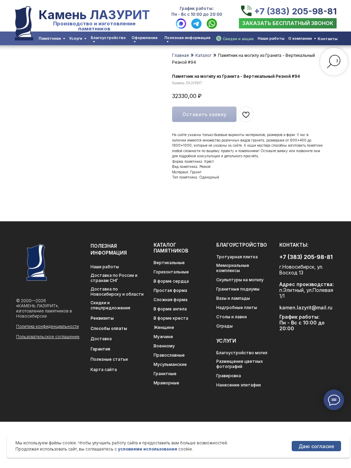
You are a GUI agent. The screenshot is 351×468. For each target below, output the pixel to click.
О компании (300, 38)
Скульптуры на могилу (240, 279)
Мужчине (163, 336)
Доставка (101, 338)
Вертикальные (169, 262)
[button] (288, 23)
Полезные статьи (109, 359)
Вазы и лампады (233, 298)
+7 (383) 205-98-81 (295, 11)
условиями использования (147, 449)
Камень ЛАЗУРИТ (94, 14)
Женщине (164, 327)
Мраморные (166, 382)
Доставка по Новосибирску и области (117, 291)
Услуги (75, 38)
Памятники (50, 38)
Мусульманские (170, 364)
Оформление (145, 37)
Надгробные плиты (236, 307)
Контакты (328, 38)
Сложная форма (170, 299)
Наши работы (271, 38)
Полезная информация (187, 37)
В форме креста (171, 318)
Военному (164, 345)
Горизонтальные (171, 271)
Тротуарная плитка (237, 256)
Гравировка (228, 375)
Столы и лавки (231, 316)
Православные (169, 355)
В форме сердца (171, 281)
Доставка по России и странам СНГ (113, 278)
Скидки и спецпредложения (110, 305)
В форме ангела (170, 308)
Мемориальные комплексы (232, 268)
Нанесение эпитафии (238, 384)
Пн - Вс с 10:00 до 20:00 (196, 14)
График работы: (197, 8)
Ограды (224, 326)
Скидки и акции (238, 38)
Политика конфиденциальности (47, 326)
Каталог (203, 55)
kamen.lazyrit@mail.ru (305, 307)
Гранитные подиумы (237, 289)
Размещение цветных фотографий (239, 364)
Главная (180, 55)
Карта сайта (103, 369)
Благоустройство (108, 37)
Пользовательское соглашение (48, 336)
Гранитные (165, 373)
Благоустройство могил (241, 352)
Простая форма (170, 290)
